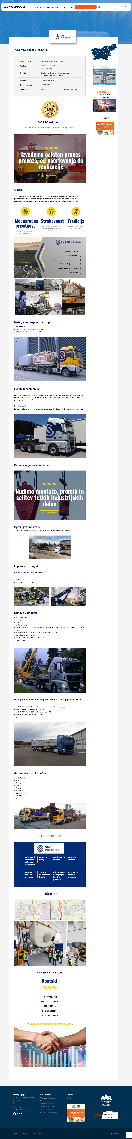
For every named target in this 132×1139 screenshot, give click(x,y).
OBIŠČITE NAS (49, 894)
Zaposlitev (63, 7)
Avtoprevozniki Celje (46, 1101)
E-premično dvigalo (26, 566)
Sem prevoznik (52, 7)
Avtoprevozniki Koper (47, 1107)
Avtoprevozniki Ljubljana (48, 1098)
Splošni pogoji (36, 1134)
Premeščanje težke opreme (31, 465)
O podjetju (24, 1134)
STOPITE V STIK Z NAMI (49, 972)
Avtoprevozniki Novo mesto (49, 1112)
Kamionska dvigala (26, 388)
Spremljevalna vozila (27, 527)
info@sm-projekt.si (50, 1015)
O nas (71, 7)
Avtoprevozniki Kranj (46, 1109)
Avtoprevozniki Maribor (47, 1104)
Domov (15, 1134)
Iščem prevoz (40, 7)
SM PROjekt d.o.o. (49, 122)
